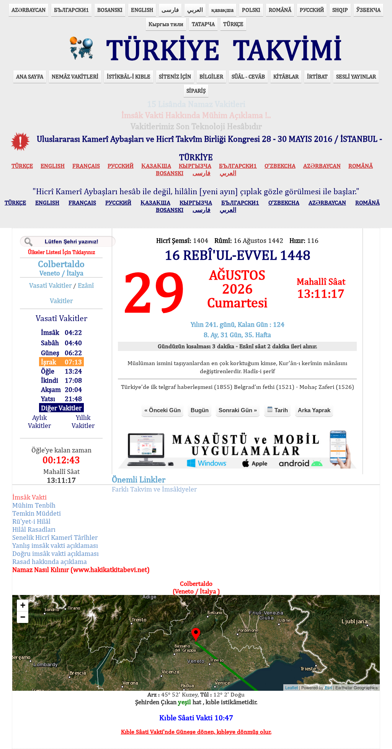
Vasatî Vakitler (50, 285)
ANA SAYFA (29, 76)
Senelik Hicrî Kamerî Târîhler (55, 537)
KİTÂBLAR (286, 76)
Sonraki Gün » (238, 410)
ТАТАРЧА (203, 24)
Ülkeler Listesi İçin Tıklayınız (61, 252)
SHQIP (340, 10)
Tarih (280, 410)
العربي (195, 10)
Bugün (200, 410)
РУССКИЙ (312, 10)
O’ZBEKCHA (280, 165)
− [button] (22, 617)
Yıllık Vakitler (83, 421)
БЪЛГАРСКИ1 (71, 10)
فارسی (170, 10)
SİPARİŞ (196, 90)
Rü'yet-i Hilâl (31, 521)
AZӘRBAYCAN (28, 10)
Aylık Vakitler (39, 421)
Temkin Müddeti (36, 513)
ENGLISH (142, 10)
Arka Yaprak (314, 410)
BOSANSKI (109, 10)
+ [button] (22, 605)
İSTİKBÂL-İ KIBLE (128, 76)
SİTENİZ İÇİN (175, 76)
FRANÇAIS (86, 165)
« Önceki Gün (162, 410)
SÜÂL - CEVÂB (248, 76)
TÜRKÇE (233, 24)
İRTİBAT (317, 76)
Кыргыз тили (166, 24)
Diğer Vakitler (61, 408)
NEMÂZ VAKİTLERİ (75, 76)
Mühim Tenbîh (34, 505)
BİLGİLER (211, 76)
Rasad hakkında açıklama (49, 561)
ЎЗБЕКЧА (368, 10)
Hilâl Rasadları (34, 529)
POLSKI (251, 10)
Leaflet (291, 687)
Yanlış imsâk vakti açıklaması (55, 545)
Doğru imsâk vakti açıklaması (55, 553)
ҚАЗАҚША (156, 165)
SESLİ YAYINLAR (356, 76)
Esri (328, 687)
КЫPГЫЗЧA (195, 165)
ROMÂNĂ (280, 10)
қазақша (222, 10)
